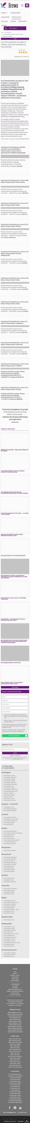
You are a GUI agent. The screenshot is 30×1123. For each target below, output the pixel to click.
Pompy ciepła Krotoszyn (15, 1051)
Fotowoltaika (15, 977)
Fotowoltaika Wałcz (9, 956)
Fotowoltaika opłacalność (15, 1002)
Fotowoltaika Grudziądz (10, 810)
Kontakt (15, 973)
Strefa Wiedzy (8, 32)
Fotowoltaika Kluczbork (10, 881)
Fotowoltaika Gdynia (9, 892)
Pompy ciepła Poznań (15, 1058)
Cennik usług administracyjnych (15, 991)
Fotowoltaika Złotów (9, 928)
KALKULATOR (5, 17)
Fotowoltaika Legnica (9, 775)
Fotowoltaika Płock (9, 866)
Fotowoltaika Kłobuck (9, 900)
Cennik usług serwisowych (15, 989)
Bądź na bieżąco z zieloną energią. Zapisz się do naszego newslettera (15, 721)
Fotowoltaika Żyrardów (10, 859)
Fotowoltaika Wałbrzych (10, 782)
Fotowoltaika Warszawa (10, 862)
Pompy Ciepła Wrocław (15, 1065)
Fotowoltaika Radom (9, 871)
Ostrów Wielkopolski (9, 935)
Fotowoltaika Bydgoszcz (10, 809)
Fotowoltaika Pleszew (9, 939)
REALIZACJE (4, 21)
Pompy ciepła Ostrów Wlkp (15, 1056)
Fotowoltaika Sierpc (9, 868)
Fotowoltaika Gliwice (9, 913)
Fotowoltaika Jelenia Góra (10, 791)
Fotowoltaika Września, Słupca (12, 942)
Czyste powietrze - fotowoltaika (15, 1003)
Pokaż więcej (15, 687)
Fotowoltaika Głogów (9, 779)
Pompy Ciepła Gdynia (15, 1046)
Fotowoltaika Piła (8, 932)
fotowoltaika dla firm (22, 139)
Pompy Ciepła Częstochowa (15, 1042)
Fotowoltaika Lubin (9, 786)
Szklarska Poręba (8, 796)
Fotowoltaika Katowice (10, 904)
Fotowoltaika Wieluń (9, 835)
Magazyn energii (15, 980)
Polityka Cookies (15, 993)
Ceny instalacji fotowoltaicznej (15, 1000)
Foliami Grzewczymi (18, 152)
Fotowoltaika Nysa (9, 880)
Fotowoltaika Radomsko (10, 831)
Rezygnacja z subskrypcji (15, 755)
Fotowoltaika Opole (9, 878)
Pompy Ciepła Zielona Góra (15, 1067)
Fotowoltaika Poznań (9, 941)
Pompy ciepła (15, 979)
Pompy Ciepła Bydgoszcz (15, 1040)
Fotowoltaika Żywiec (9, 911)
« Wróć (15, 39)
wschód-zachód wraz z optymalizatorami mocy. (15, 115)
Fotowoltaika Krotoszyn (10, 937)
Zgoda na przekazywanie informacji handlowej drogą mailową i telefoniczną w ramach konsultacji (16, 716)
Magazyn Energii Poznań (15, 1021)
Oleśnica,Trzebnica (9, 793)
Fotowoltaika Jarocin (9, 946)
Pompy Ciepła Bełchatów (15, 1039)
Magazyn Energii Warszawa (15, 1028)
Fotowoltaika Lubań (9, 798)
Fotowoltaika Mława (9, 869)
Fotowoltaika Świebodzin (10, 821)
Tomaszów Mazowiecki (10, 842)
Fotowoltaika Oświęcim (10, 850)
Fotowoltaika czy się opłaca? (15, 998)
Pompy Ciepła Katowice (15, 1049)
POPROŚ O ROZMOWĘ (14, 736)
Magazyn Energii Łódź (15, 1018)
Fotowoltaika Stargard (10, 953)
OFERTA (3, 13)
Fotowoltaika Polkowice (10, 777)
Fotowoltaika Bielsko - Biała (11, 909)
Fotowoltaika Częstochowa (11, 902)
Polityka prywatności (15, 726)
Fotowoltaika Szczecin (10, 954)
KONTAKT (4, 25)
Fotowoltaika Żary (8, 824)
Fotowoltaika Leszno (9, 926)
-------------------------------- (15, 982)
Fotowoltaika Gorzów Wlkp (11, 819)
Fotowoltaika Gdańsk (9, 890)
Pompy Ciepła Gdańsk (15, 1044)
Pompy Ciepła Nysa (15, 1053)
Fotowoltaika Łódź (9, 836)
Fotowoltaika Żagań (9, 822)
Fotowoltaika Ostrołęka (10, 864)
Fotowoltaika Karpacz (9, 795)
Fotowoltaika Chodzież (10, 930)
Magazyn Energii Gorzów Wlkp (15, 1014)
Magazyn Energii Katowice (15, 1016)
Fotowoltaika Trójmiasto (10, 888)
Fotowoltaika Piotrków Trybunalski (13, 833)
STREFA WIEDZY (16, 17)
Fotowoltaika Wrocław (10, 800)
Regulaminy (15, 987)
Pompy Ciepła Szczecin (15, 1062)
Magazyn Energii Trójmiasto (15, 1026)
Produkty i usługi (15, 975)
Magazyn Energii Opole (15, 1019)
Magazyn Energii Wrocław (15, 1030)
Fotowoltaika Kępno (9, 944)
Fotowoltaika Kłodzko (9, 781)
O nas (15, 972)
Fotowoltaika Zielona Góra (11, 789)
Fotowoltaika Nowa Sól (10, 817)
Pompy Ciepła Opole (15, 1055)
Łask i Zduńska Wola (9, 838)
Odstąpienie (15, 986)
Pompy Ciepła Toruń (15, 1063)
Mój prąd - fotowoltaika (15, 1005)
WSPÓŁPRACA (22, 21)
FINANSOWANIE (15, 13)
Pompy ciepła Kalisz (15, 1047)
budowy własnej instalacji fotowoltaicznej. (12, 88)
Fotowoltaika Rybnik (9, 907)
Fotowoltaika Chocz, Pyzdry (11, 933)
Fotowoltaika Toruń (9, 807)
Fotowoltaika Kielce (9, 920)
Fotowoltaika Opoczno (10, 843)
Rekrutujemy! (13, 28)
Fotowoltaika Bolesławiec (10, 784)
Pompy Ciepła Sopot (15, 1060)
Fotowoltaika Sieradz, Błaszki (11, 840)
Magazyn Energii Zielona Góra (15, 1032)
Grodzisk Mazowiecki (9, 861)
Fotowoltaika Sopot (9, 894)
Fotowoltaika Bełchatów (10, 857)
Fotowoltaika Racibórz (10, 906)
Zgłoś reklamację (15, 984)
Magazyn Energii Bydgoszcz (15, 1012)
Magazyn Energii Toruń (15, 1025)
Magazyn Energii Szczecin (15, 1023)
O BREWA (13, 21)
